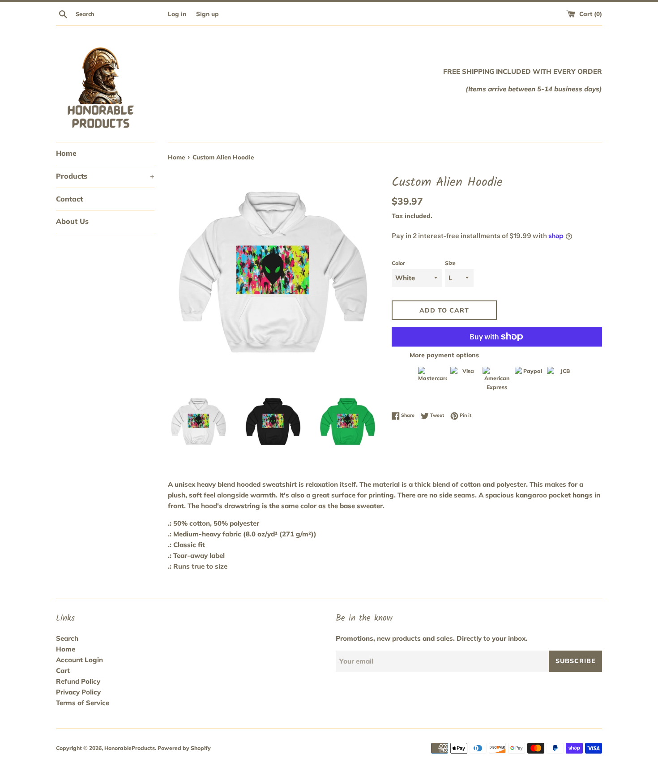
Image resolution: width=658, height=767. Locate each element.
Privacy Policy (78, 692)
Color (398, 263)
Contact (69, 198)
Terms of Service (82, 702)
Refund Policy (78, 681)
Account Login (79, 660)
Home (66, 153)
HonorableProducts (129, 748)
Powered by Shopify (184, 748)
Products (105, 175)
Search (67, 638)
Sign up (207, 13)
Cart (63, 670)
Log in (177, 13)
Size (450, 263)
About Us (72, 221)
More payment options (444, 355)
